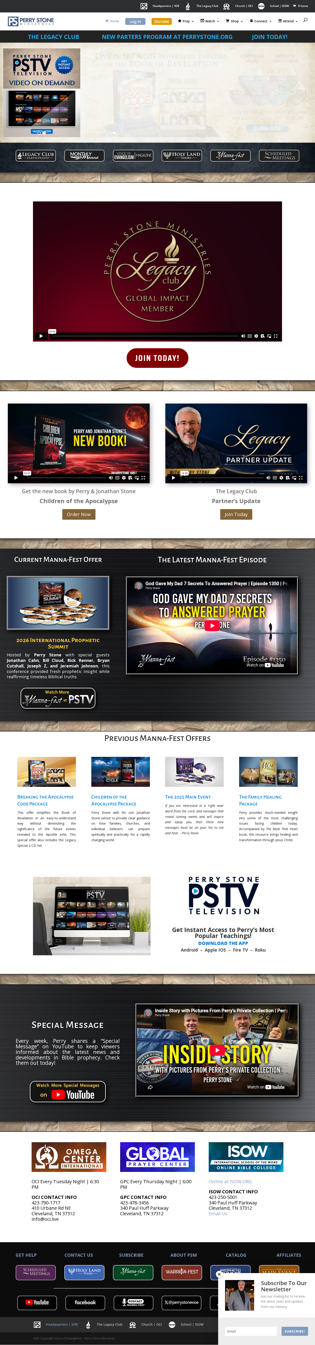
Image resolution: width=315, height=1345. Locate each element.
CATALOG (236, 1255)
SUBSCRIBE (131, 1255)
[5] (105, 133)
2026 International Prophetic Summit (58, 643)
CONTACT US (79, 1255)
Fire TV (240, 950)
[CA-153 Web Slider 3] (198, 92)
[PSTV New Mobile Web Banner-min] (41, 92)
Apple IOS (215, 950)
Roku (260, 950)
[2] (44, 133)
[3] (96, 133)
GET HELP (26, 1255)
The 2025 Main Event (188, 797)
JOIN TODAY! (157, 358)
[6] (109, 133)
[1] (39, 133)
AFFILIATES (288, 1255)
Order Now (79, 514)
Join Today (236, 514)
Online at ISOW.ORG (230, 1181)
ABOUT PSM (183, 1255)
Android (189, 950)
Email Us (218, 1213)
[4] (101, 133)
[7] (114, 133)
